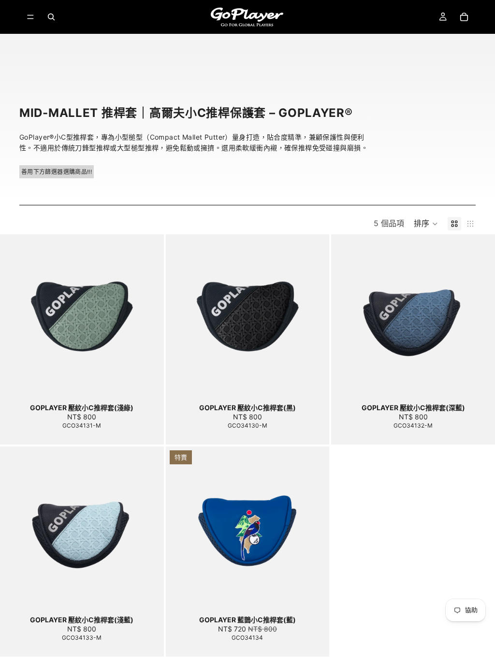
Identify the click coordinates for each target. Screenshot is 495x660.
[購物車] (464, 17)
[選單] (30, 17)
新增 (157, 382)
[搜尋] (51, 17)
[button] (426, 223)
